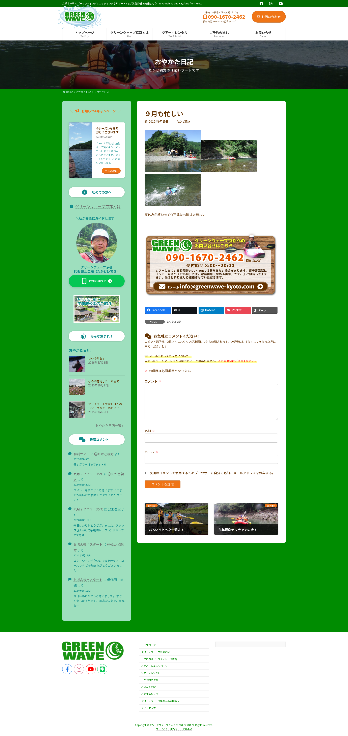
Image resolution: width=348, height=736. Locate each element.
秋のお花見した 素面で (103, 381)
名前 (150, 430)
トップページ (148, 645)
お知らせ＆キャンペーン (154, 666)
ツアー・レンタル (150, 673)
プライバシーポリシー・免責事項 (174, 729)
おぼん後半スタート (88, 544)
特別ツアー (81, 453)
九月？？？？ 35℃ (88, 473)
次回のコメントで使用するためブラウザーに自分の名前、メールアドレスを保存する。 (212, 472)
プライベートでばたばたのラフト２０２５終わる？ (105, 406)
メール (151, 451)
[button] (97, 281)
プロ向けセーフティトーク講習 (160, 659)
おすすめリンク (149, 694)
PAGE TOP (337, 710)
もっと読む (111, 170)
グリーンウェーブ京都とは (98, 206)
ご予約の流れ (151, 680)
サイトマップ (148, 708)
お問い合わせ (271, 16)
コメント (153, 381)
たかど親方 (105, 453)
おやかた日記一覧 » (109, 425)
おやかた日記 (174, 321)
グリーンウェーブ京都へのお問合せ (160, 701)
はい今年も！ (96, 358)
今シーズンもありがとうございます (107, 130)
